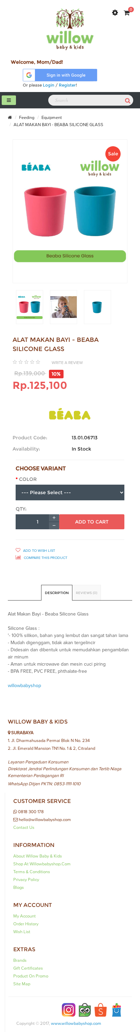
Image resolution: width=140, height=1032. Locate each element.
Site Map (21, 984)
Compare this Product (45, 557)
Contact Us (23, 827)
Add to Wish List (38, 550)
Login (48, 85)
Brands (20, 960)
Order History (25, 924)
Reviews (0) (86, 593)
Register (67, 85)
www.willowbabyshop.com (76, 1023)
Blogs (18, 887)
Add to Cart (91, 522)
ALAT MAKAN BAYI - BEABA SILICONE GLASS (58, 124)
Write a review (67, 362)
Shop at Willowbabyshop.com (42, 864)
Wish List (21, 932)
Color (28, 479)
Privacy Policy (26, 879)
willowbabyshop (24, 686)
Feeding (26, 117)
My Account (24, 916)
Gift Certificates (28, 968)
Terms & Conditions (31, 872)
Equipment (51, 117)
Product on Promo (30, 976)
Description (57, 593)
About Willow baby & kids (37, 856)
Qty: (21, 509)
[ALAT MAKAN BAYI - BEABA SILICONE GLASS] (29, 307)
